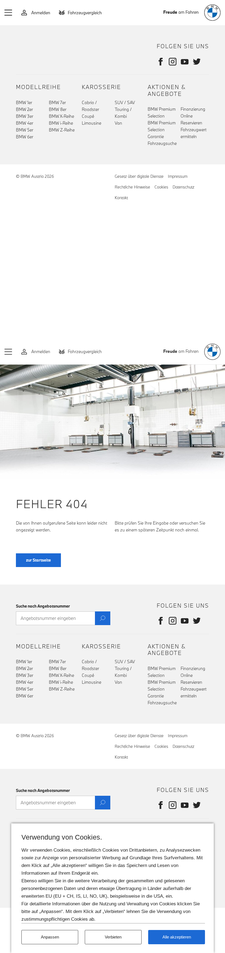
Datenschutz (183, 187)
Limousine (91, 123)
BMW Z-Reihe (62, 130)
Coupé (88, 116)
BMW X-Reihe (61, 116)
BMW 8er (57, 109)
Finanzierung (193, 109)
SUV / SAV (125, 102)
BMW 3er (24, 116)
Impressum (177, 176)
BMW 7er (57, 102)
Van (118, 123)
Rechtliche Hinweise (132, 187)
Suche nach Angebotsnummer (43, 606)
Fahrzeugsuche (162, 143)
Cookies (161, 187)
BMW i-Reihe (61, 123)
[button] (8, 12)
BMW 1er (24, 102)
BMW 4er (24, 123)
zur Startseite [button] (38, 560)
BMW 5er (24, 130)
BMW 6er (24, 136)
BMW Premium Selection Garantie (162, 129)
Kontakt (121, 197)
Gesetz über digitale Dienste (139, 176)
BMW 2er (24, 109)
